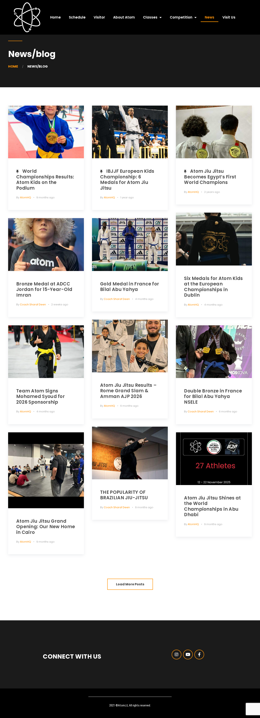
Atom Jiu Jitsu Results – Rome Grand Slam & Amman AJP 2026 (128, 391)
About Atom (124, 17)
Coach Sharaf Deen (33, 304)
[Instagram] (176, 654)
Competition (181, 17)
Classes (150, 17)
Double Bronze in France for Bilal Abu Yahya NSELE (213, 396)
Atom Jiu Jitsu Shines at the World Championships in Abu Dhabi (212, 506)
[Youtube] (188, 654)
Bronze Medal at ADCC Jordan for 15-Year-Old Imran (44, 289)
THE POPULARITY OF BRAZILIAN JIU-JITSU (124, 495)
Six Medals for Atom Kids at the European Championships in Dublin (213, 286)
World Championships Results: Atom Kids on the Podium (45, 179)
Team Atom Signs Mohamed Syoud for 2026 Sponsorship (40, 396)
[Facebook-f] (199, 654)
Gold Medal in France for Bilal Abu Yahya (129, 287)
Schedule (77, 17)
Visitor (99, 17)
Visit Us (228, 17)
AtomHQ (25, 197)
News (209, 17)
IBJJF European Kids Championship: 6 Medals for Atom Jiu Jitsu (127, 179)
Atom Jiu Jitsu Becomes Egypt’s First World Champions (210, 177)
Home (55, 17)
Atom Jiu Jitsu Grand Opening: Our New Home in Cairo (45, 526)
